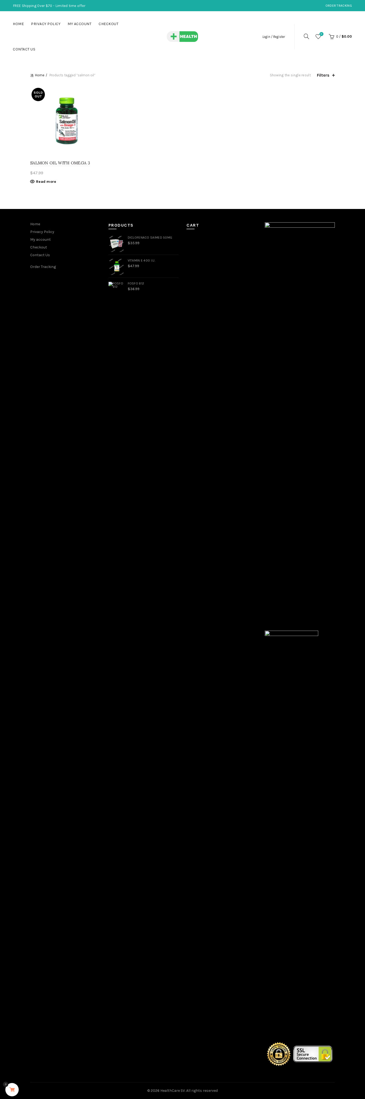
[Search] (306, 36)
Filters (323, 75)
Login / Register (273, 37)
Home (18, 24)
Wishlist (321, 34)
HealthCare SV (172, 1090)
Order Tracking (338, 5)
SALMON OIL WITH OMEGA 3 (60, 162)
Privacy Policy (45, 24)
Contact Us (24, 49)
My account (79, 24)
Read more (46, 181)
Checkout (108, 24)
